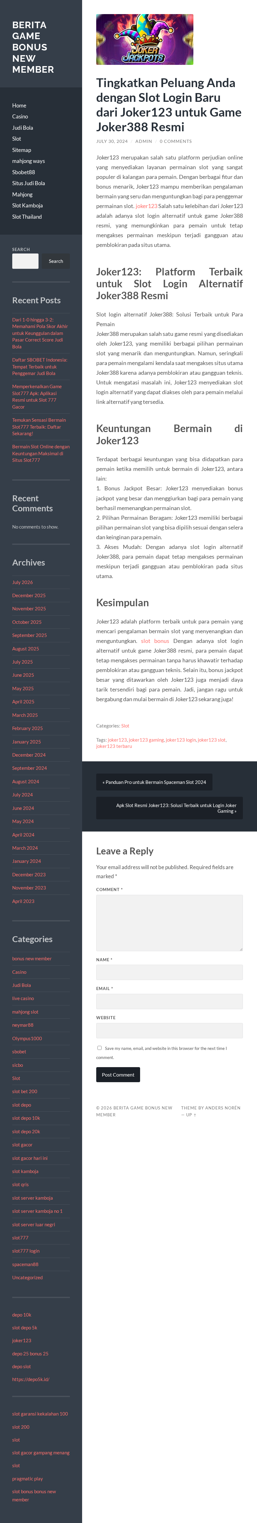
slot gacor (22, 1144)
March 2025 (25, 715)
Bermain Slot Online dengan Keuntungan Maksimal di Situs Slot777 (41, 453)
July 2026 (22, 582)
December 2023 (29, 874)
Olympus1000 (27, 1038)
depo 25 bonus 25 (30, 1353)
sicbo (17, 1065)
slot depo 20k (26, 1131)
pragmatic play (27, 1478)
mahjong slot (25, 1011)
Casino (20, 116)
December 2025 (29, 595)
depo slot (21, 1366)
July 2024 (22, 794)
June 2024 (23, 808)
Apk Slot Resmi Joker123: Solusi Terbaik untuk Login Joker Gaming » (176, 808)
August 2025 (25, 648)
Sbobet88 (23, 172)
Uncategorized (27, 1277)
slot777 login (25, 1251)
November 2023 (29, 887)
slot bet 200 (24, 1091)
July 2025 (22, 662)
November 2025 (29, 608)
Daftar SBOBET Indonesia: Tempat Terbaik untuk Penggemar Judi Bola (39, 366)
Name (104, 959)
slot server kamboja (32, 1198)
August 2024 (25, 781)
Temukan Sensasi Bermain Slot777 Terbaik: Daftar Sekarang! (39, 426)
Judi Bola (22, 127)
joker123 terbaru (114, 746)
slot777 (20, 1237)
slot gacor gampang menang (41, 1452)
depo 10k (21, 1314)
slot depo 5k (24, 1327)
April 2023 (23, 901)
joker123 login (181, 740)
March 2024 (25, 848)
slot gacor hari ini (30, 1158)
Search (21, 249)
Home (19, 105)
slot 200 (20, 1427)
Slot (16, 138)
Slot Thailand (27, 216)
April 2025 (23, 701)
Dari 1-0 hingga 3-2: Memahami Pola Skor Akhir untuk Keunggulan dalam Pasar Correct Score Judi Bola (40, 333)
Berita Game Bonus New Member (33, 47)
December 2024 (29, 755)
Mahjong (22, 194)
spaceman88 (25, 1264)
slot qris (20, 1184)
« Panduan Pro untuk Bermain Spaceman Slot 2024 (154, 782)
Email (104, 988)
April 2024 (23, 834)
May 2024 (23, 821)
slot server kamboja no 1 (37, 1211)
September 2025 (29, 635)
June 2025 (23, 675)
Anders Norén (223, 1107)
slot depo (21, 1105)
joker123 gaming (146, 740)
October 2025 (27, 622)
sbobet (19, 1051)
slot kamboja (25, 1171)
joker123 (21, 1340)
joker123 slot (212, 740)
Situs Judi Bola (28, 183)
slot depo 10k (26, 1118)
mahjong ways (28, 161)
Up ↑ (191, 1114)
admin (143, 141)
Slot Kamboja (27, 205)
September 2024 (29, 768)
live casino (23, 998)
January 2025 (26, 741)
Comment (109, 889)
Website (106, 1017)
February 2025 (27, 728)
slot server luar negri (33, 1224)
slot (16, 1439)
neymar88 (23, 1025)
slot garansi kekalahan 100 (40, 1413)
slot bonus (155, 640)
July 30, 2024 (112, 141)
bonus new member (32, 958)
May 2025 (23, 688)
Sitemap (21, 150)
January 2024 (26, 861)
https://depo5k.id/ (31, 1379)
